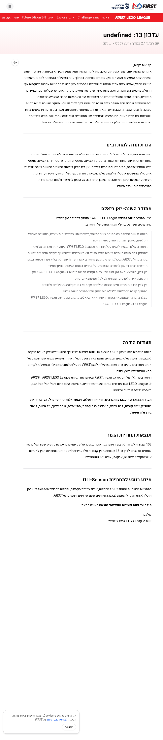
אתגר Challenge (88, 17)
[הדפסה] (15, 62)
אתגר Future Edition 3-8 (37, 17)
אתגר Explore (65, 17)
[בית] (144, 6)
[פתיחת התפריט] (10, 6)
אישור (69, 727)
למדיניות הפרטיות (57, 719)
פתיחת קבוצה (10, 17)
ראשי (105, 17)
